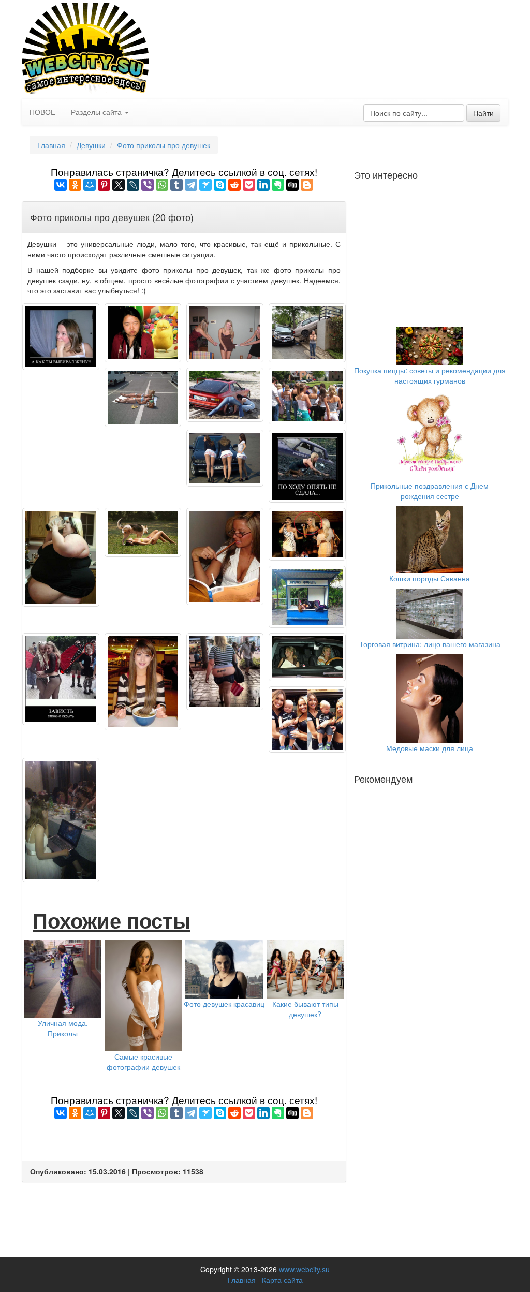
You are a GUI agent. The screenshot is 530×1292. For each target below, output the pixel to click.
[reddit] (234, 185)
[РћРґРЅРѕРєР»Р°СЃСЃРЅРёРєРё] (75, 185)
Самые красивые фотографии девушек (143, 1061)
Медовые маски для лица (429, 748)
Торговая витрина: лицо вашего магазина (429, 644)
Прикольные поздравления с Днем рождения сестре (430, 490)
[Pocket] (249, 185)
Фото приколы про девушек (163, 145)
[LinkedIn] (263, 185)
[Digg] (292, 185)
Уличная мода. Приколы (63, 1028)
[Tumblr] (176, 185)
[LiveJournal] (133, 185)
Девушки (91, 145)
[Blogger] (307, 185)
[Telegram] (191, 185)
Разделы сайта (97, 112)
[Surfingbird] (205, 185)
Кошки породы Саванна (429, 578)
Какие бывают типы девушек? (305, 1009)
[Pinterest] (104, 185)
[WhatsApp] (162, 185)
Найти (483, 113)
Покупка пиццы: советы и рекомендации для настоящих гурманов (430, 375)
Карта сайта (282, 1279)
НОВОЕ (42, 112)
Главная (51, 145)
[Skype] (220, 185)
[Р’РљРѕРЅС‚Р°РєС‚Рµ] (60, 185)
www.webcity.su (304, 1269)
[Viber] (147, 185)
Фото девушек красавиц (224, 1004)
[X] (118, 185)
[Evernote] (278, 185)
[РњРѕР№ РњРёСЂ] (89, 185)
